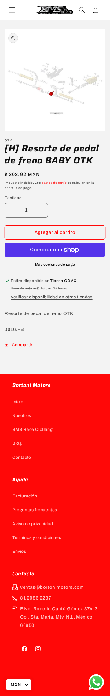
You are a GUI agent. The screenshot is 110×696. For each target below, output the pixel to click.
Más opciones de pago (55, 264)
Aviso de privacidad (32, 523)
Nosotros (21, 415)
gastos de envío (54, 182)
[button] (12, 10)
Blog (17, 443)
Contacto (21, 457)
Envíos (19, 551)
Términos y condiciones (36, 537)
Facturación (24, 496)
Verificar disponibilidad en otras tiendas (52, 297)
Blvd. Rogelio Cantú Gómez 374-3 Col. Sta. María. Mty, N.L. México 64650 (59, 617)
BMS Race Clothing (32, 429)
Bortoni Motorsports (43, 691)
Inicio (18, 401)
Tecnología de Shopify (79, 691)
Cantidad (13, 198)
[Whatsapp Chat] (96, 682)
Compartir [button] (22, 345)
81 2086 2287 (35, 598)
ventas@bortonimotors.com (52, 587)
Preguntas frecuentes (34, 510)
